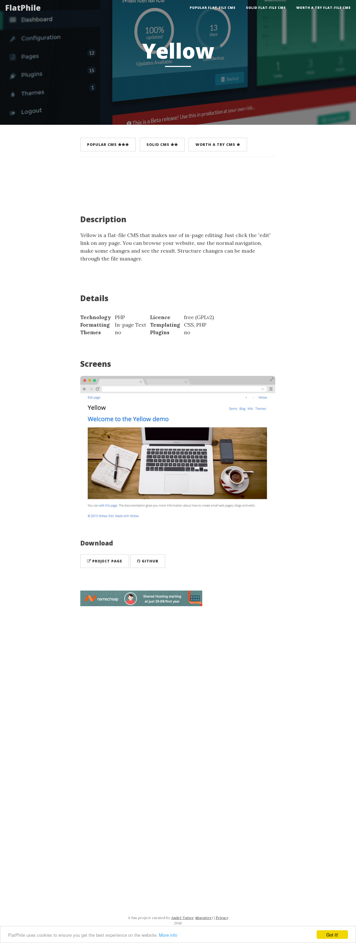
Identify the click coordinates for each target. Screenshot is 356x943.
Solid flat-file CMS (266, 7)
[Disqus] (178, 679)
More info (168, 935)
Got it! (332, 934)
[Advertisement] (175, 181)
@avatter (204, 917)
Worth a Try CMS (216, 144)
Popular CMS (102, 144)
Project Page (106, 561)
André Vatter (182, 917)
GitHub (149, 561)
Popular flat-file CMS (213, 7)
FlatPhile (23, 7)
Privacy (222, 917)
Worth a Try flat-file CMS (323, 7)
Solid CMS (158, 144)
